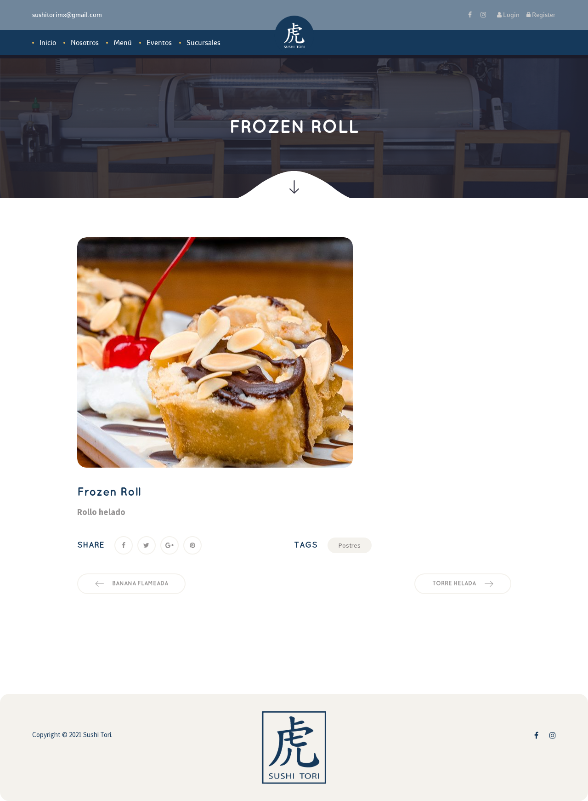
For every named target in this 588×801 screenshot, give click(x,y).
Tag (305, 545)
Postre (350, 545)
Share (90, 545)
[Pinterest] (192, 545)
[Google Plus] (169, 545)
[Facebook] (123, 545)
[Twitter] (146, 545)
